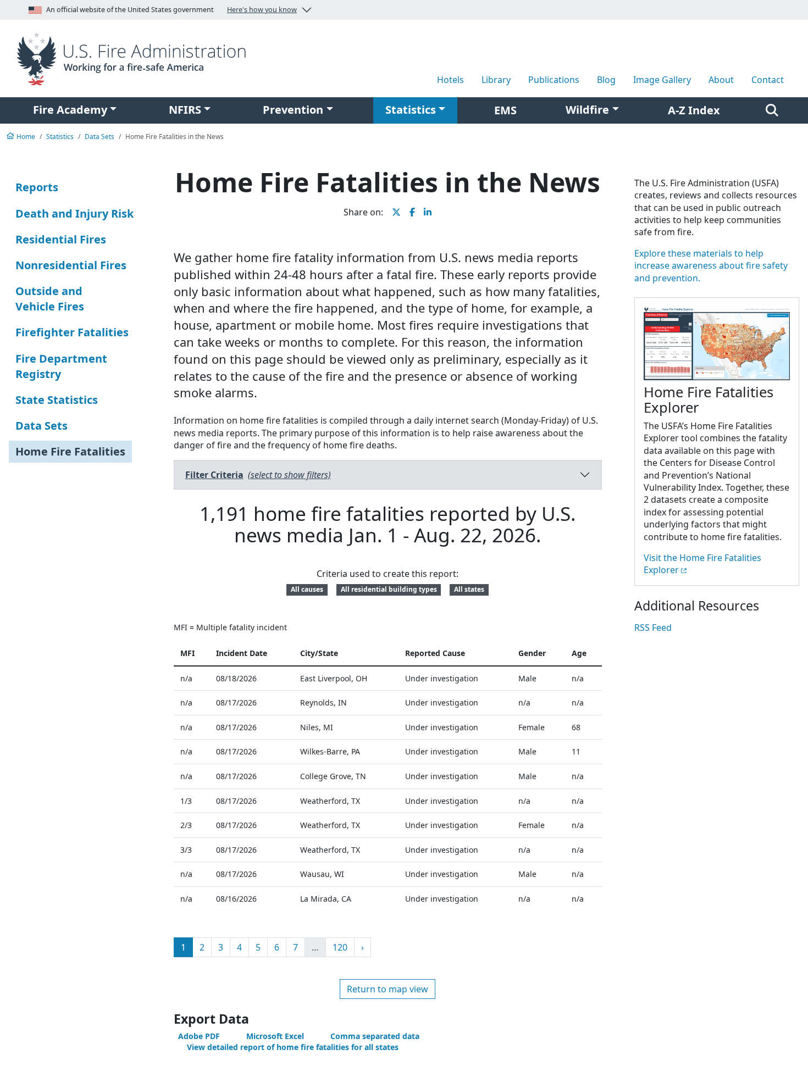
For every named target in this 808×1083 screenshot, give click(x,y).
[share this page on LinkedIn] (427, 212)
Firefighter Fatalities (72, 332)
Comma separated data (374, 1036)
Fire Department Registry (61, 366)
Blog (606, 80)
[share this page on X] (396, 212)
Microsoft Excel (275, 1036)
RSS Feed (653, 627)
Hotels (450, 80)
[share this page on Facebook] (412, 212)
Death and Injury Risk (74, 213)
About (721, 80)
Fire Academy (70, 109)
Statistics (410, 109)
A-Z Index (694, 110)
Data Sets (41, 425)
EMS (505, 110)
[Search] (772, 110)
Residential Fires (60, 239)
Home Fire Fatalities (70, 451)
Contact (767, 80)
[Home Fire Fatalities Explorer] (717, 344)
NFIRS (185, 109)
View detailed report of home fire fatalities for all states (293, 1047)
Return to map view (387, 989)
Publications (553, 80)
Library (496, 80)
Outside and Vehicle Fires (49, 299)
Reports (36, 187)
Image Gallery (662, 80)
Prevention (293, 109)
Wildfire (587, 109)
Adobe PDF (199, 1036)
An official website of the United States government (171, 9)
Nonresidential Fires (70, 265)
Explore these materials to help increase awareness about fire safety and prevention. (711, 265)
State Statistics (56, 399)
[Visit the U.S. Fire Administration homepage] (135, 58)
